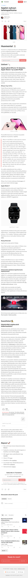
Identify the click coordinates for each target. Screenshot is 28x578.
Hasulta (3, 398)
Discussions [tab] (11, 515)
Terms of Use (20, 483)
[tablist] (6, 499)
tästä (21, 181)
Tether (22, 380)
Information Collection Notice (13, 484)
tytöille (17, 452)
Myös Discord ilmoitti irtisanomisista (7, 519)
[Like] (2, 21)
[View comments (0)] (5, 21)
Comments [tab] (4, 498)
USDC (2, 382)
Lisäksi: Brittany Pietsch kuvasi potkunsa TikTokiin (10, 522)
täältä (2, 238)
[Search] (25, 515)
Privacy (11, 568)
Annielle (5, 456)
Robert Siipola (10, 524)
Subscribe (20, 1)
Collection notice (21, 568)
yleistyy (14, 467)
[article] (14, 522)
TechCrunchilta (12, 315)
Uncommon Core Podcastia (12, 399)
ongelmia (14, 460)
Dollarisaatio (12, 344)
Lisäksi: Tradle (4, 544)
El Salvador (16, 357)
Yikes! (2, 534)
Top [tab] (2, 515)
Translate (3, 5)
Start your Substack (10, 572)
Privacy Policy (23, 484)
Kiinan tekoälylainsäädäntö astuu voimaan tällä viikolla (10, 541)
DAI (7, 382)
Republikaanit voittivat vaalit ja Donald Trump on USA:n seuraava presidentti (10, 531)
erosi (11, 458)
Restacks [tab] (10, 498)
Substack (8, 575)
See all (3, 550)
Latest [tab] (6, 515)
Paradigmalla (23, 398)
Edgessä (5, 448)
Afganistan (9, 357)
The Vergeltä (4, 315)
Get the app (20, 572)
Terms (15, 568)
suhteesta (12, 464)
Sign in (25, 1)
